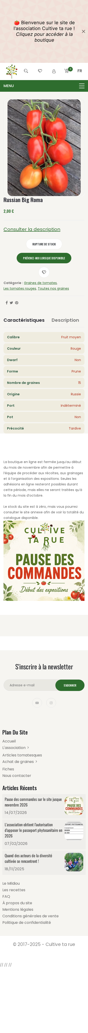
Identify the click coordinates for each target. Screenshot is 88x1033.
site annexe (33, 512)
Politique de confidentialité (26, 922)
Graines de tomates (40, 283)
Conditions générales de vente (30, 916)
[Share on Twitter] (11, 303)
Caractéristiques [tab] (24, 320)
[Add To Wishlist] (44, 272)
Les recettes (13, 890)
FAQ (6, 896)
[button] (79, 76)
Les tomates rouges (20, 288)
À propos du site (17, 903)
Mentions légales (17, 909)
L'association (14, 747)
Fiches (8, 769)
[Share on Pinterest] (16, 303)
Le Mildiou (11, 883)
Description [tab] (65, 320)
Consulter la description (32, 229)
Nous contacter (16, 775)
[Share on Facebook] (7, 303)
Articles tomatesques (22, 755)
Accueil (9, 741)
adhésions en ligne (19, 484)
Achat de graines (18, 761)
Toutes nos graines (53, 288)
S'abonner (70, 685)
